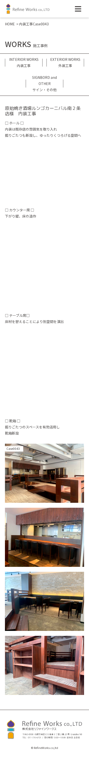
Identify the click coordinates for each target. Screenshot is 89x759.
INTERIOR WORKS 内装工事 (24, 62)
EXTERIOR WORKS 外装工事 (65, 62)
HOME (10, 23)
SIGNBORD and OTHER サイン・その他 (44, 83)
